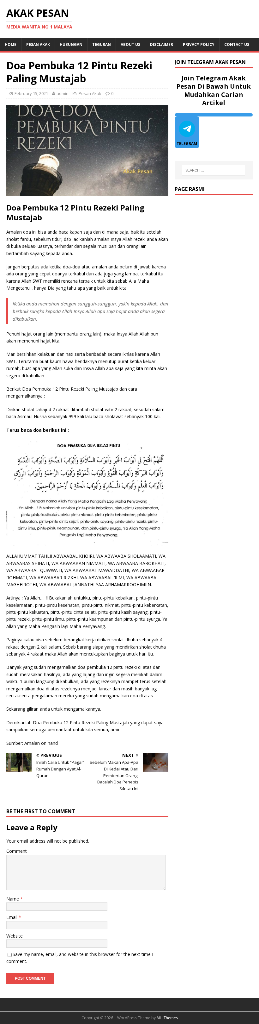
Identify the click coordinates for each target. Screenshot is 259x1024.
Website (14, 936)
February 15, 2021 (31, 93)
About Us (130, 44)
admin (63, 93)
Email (12, 917)
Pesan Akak (38, 44)
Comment (16, 851)
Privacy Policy (198, 44)
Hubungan (71, 44)
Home (10, 44)
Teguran (101, 44)
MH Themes (167, 1018)
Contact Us (236, 44)
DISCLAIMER (161, 44)
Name (13, 899)
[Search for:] (213, 170)
